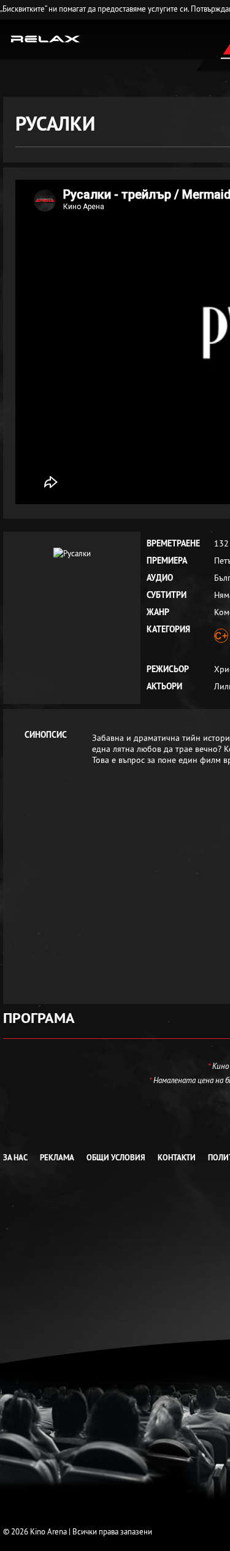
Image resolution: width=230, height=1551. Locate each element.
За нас (15, 1157)
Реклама (57, 1157)
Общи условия (115, 1157)
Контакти (177, 1157)
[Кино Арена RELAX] (45, 38)
